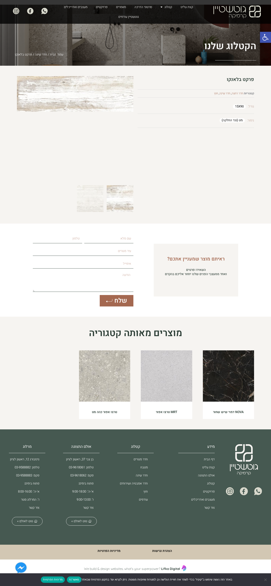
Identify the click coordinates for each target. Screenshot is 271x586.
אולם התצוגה (206, 475)
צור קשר (209, 507)
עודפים (143, 499)
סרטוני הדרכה (143, 7)
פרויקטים (102, 7)
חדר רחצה (237, 93)
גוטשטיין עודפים (128, 16)
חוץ (216, 93)
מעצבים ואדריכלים (75, 7)
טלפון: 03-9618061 (81, 467)
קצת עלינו (187, 7)
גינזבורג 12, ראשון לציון (24, 459)
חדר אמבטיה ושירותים (134, 483)
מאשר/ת (74, 579)
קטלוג (168, 7)
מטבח (144, 467)
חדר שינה (41, 54)
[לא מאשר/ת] (266, 580)
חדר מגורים (141, 459)
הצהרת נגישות (162, 550)
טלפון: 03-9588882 (27, 467)
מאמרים (121, 7)
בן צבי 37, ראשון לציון (80, 459)
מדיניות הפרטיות (109, 550)
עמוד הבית (56, 54)
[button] (265, 37)
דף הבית (209, 459)
